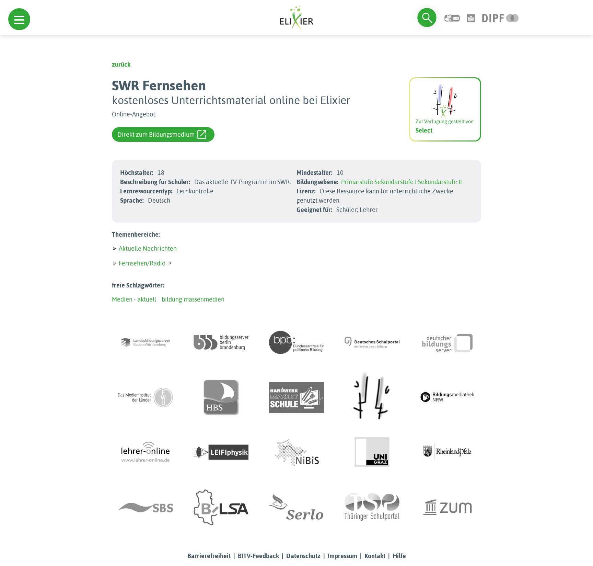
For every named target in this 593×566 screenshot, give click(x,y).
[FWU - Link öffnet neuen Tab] (145, 397)
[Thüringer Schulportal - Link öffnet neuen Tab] (372, 507)
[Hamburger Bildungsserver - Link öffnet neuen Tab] (221, 397)
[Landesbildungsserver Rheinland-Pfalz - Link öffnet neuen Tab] (447, 452)
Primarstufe (357, 181)
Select (424, 130)
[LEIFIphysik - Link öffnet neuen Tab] (221, 452)
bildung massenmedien (193, 299)
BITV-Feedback (258, 555)
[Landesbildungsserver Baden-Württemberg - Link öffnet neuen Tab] (145, 342)
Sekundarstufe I (395, 181)
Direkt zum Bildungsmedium (156, 134)
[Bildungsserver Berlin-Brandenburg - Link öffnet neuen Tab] (221, 342)
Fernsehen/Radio (142, 263)
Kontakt (374, 555)
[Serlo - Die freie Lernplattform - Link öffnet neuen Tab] (296, 507)
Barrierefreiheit (209, 555)
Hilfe (399, 555)
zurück (121, 64)
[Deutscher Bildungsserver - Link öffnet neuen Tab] (447, 342)
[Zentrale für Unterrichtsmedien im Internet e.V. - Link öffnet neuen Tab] (447, 507)
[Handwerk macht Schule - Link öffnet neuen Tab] (296, 397)
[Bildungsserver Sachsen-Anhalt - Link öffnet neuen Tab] (221, 507)
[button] (19, 19)
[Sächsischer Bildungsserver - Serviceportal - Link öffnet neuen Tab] (145, 507)
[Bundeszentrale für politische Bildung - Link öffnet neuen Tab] (296, 342)
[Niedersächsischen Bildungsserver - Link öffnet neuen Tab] (296, 452)
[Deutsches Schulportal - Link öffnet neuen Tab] (372, 342)
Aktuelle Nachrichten (148, 248)
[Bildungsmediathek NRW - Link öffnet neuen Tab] (447, 397)
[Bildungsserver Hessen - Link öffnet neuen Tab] (372, 397)
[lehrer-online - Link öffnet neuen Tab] (145, 452)
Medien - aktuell (134, 299)
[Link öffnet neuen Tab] (500, 17)
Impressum (342, 555)
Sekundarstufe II (440, 181)
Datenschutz (303, 555)
